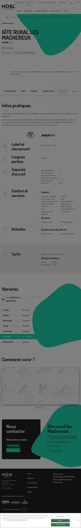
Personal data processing (15, 520)
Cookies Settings (60, 516)
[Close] (78, 520)
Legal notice (24, 520)
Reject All (60, 520)
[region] (40, 520)
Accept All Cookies (60, 524)
